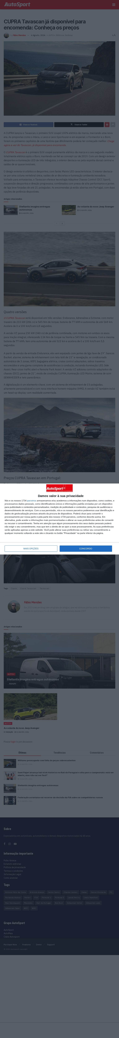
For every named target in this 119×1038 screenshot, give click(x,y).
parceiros (31, 500)
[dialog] (59, 519)
